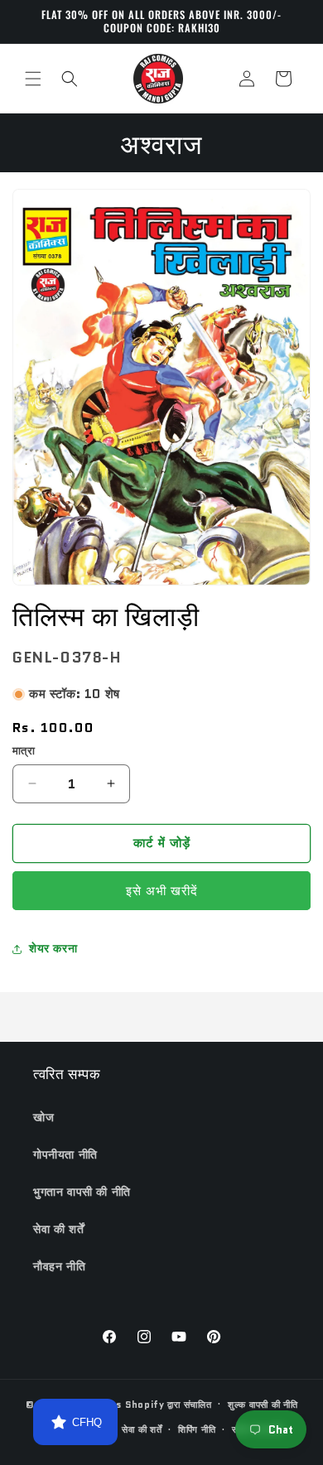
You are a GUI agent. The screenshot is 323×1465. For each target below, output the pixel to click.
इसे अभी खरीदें (162, 891)
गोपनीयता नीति (65, 1154)
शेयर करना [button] (53, 948)
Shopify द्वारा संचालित (168, 1403)
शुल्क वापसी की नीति (262, 1404)
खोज (43, 1117)
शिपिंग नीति (196, 1429)
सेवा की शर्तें (58, 1229)
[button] (33, 78)
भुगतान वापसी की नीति (82, 1191)
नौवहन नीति (59, 1266)
